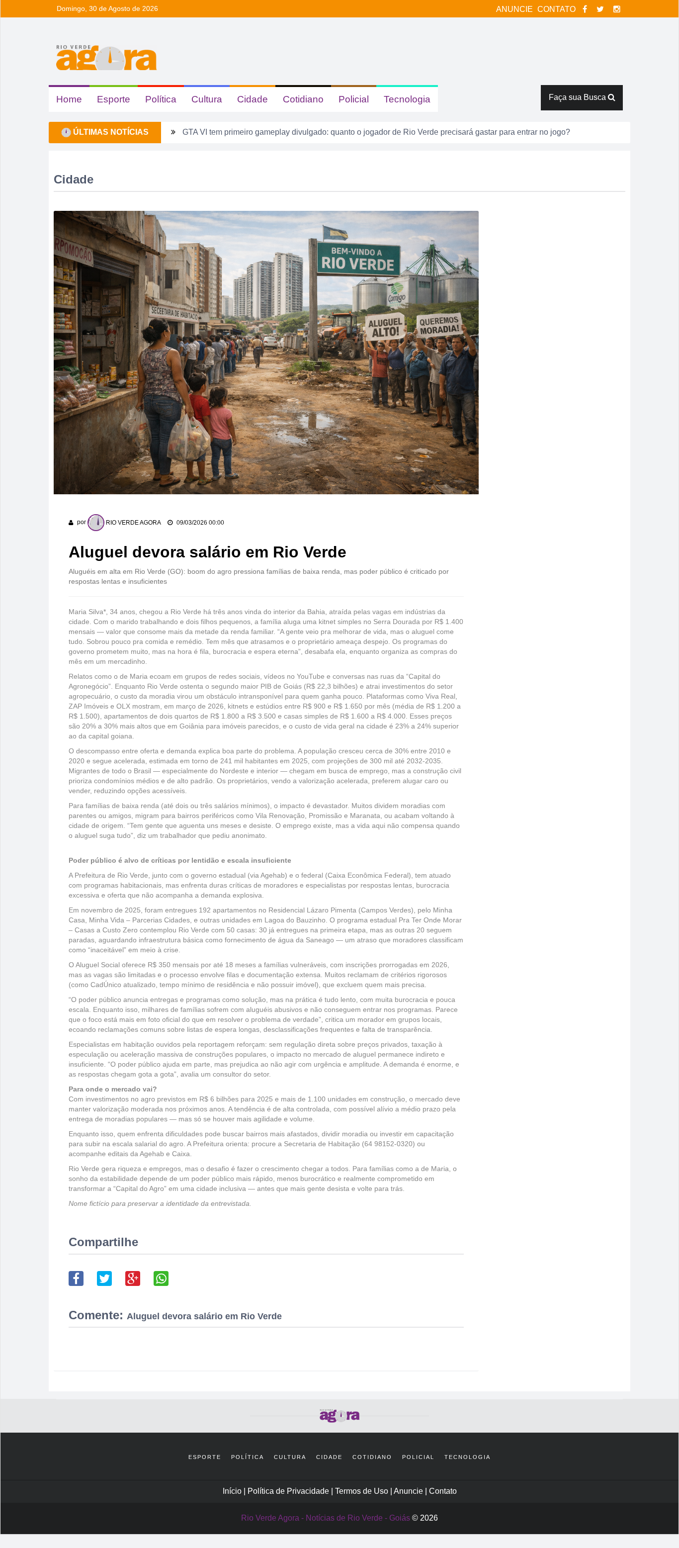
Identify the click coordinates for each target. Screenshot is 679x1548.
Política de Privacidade (289, 1491)
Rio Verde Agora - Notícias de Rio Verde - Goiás (325, 1518)
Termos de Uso (362, 1491)
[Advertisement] (560, 345)
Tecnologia (407, 99)
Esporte (113, 99)
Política (160, 99)
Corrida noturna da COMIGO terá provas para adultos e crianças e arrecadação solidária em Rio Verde (362, 132)
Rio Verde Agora (132, 522)
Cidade (252, 99)
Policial (354, 99)
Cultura (206, 99)
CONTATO (557, 9)
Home (69, 99)
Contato (443, 1491)
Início (232, 1491)
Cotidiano (303, 99)
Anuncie (409, 1491)
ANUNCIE (515, 9)
